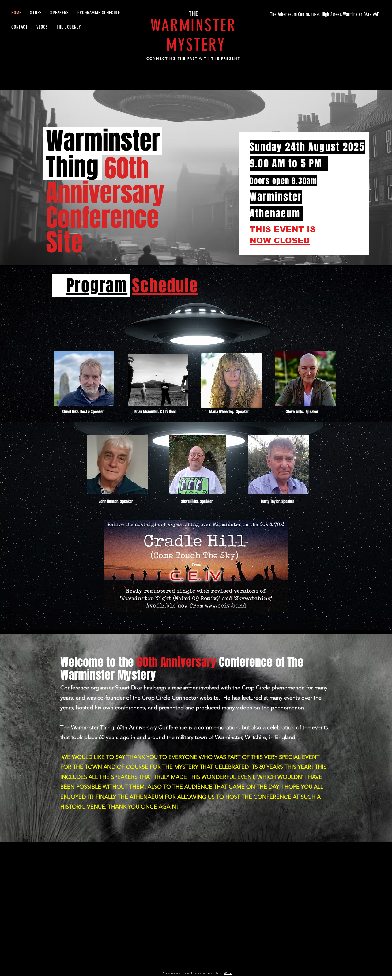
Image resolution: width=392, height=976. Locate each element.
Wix (228, 973)
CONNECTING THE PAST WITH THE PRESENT (193, 58)
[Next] (357, 178)
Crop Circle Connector (170, 697)
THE (193, 13)
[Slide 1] (196, 250)
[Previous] (34, 178)
